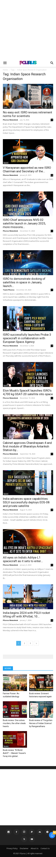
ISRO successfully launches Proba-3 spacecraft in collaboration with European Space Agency (27, 338)
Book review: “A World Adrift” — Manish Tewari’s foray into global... (14, 753)
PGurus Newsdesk (10, 120)
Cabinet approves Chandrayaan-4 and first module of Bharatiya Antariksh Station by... (27, 446)
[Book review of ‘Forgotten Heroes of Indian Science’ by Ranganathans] (41, 709)
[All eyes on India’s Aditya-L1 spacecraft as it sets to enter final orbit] (28, 541)
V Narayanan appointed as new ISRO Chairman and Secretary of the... (27, 169)
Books (6, 690)
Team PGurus (8, 290)
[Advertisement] (28, 29)
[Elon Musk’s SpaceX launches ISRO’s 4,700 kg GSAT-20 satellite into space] (28, 374)
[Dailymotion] (8, 832)
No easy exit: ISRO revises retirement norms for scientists (27, 114)
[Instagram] (24, 832)
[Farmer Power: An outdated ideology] (15, 682)
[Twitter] (24, 839)
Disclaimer (24, 848)
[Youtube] (32, 839)
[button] (4, 63)
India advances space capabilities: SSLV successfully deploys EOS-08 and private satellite (26, 502)
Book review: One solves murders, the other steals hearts (14, 723)
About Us (34, 848)
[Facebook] (16, 832)
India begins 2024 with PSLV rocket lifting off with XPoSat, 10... (26, 614)
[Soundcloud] (40, 832)
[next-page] (36, 643)
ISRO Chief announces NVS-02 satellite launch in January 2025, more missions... (24, 223)
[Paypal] (32, 832)
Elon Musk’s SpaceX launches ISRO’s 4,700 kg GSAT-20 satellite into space (28, 392)
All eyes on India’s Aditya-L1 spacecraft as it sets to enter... (23, 559)
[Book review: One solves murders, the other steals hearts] (15, 709)
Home (5, 70)
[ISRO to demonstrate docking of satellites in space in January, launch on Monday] (28, 262)
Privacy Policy (12, 848)
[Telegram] (47, 832)
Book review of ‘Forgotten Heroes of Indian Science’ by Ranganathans (40, 723)
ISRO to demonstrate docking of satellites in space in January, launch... (24, 282)
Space (6, 163)
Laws (5, 107)
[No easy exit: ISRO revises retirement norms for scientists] (28, 96)
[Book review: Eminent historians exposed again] (41, 682)
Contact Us (45, 848)
